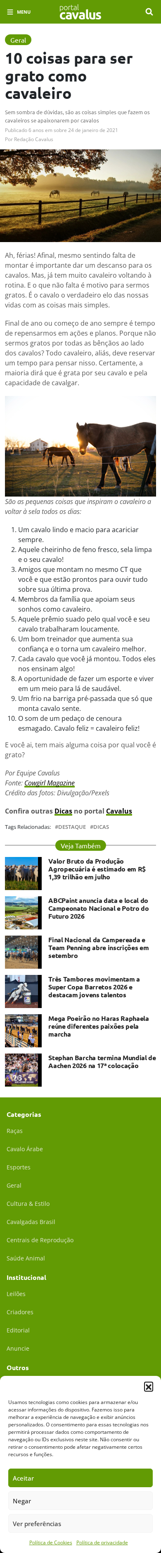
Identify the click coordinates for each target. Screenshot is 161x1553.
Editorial (18, 1330)
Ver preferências (37, 1523)
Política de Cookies (50, 1542)
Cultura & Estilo (28, 1203)
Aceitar (23, 1478)
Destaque (72, 827)
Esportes (19, 1167)
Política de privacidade (102, 1542)
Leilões (16, 1294)
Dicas (101, 827)
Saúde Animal (26, 1258)
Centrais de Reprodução (40, 1240)
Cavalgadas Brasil (31, 1222)
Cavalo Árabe (25, 1149)
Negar (22, 1501)
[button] (148, 1386)
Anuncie (18, 1348)
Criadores (20, 1312)
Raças (15, 1131)
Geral (14, 1185)
